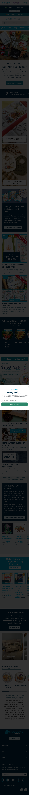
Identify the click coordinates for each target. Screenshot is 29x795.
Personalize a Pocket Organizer (14, 139)
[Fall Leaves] (20, 334)
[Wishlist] (23, 18)
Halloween (20, 685)
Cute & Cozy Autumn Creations (14, 182)
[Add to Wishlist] (11, 525)
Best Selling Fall (7, 344)
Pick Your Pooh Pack (13, 227)
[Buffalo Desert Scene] (20, 528)
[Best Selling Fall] (7, 334)
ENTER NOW (14, 627)
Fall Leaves (20, 342)
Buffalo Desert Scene (20, 538)
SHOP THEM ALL (14, 325)
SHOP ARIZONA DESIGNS (14, 517)
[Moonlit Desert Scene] (7, 528)
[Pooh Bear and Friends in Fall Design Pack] (7, 578)
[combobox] (14, 22)
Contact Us (14, 738)
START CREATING (14, 84)
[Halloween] (20, 677)
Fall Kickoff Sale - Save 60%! (15, 14)
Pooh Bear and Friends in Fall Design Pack (7, 589)
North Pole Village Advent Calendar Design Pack (19, 590)
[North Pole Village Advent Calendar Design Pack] (20, 578)
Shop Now (14, 11)
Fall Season (7, 687)
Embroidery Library (10, 785)
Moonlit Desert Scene (7, 538)
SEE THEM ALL (14, 567)
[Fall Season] (7, 677)
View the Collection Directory (11, 669)
